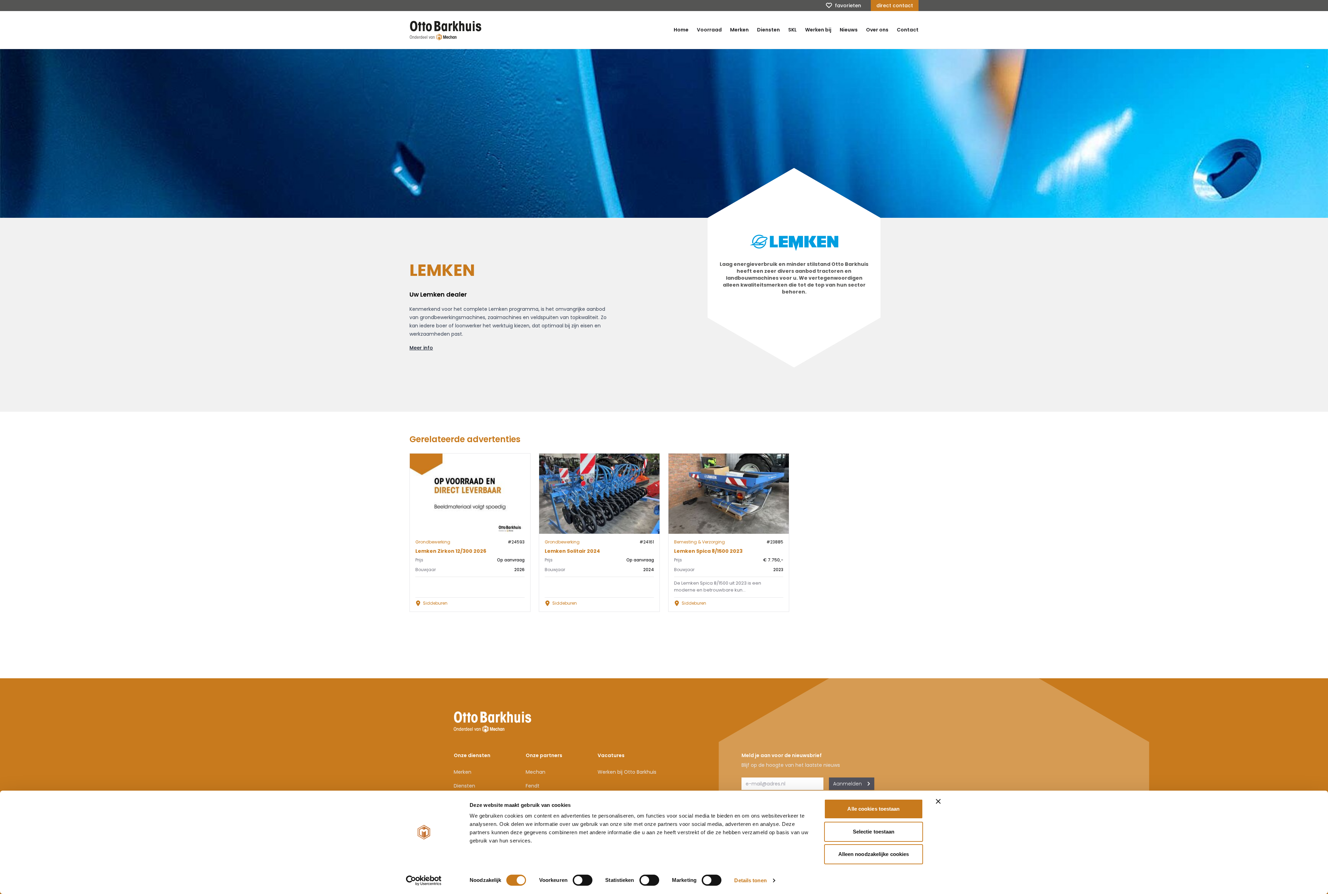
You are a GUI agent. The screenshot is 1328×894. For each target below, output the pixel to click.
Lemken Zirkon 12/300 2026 (450, 551)
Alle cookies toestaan (873, 809)
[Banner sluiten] (938, 801)
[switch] (582, 880)
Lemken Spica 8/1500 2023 (708, 551)
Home (681, 29)
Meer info (421, 347)
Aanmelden (847, 783)
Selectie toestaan (874, 832)
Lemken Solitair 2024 (572, 551)
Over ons (877, 29)
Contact (908, 29)
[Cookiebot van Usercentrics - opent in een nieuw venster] (424, 880)
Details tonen (750, 880)
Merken (739, 29)
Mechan (535, 772)
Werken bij (818, 29)
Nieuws (849, 29)
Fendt (533, 785)
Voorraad (709, 29)
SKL (792, 29)
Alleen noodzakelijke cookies (873, 854)
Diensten (768, 29)
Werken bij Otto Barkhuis (627, 772)
